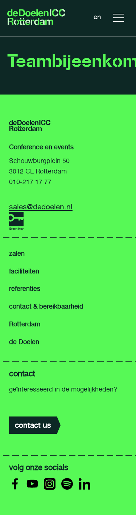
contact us (33, 425)
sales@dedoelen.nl (41, 206)
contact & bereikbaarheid (46, 306)
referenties (24, 289)
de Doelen (24, 342)
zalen (17, 254)
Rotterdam (24, 324)
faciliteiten (24, 271)
